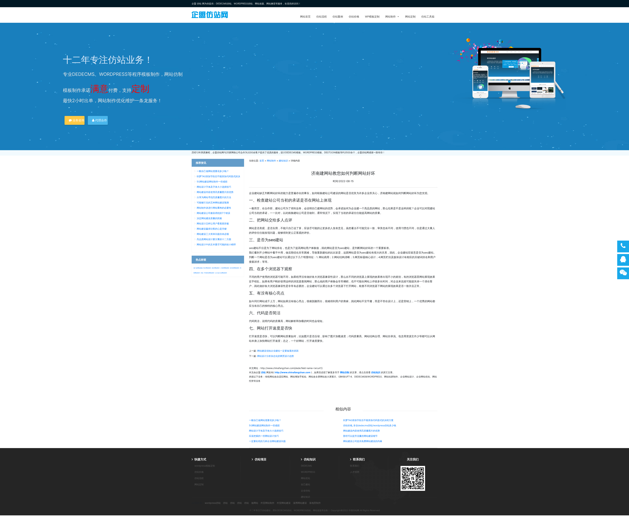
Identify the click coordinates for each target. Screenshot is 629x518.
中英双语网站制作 (209, 273)
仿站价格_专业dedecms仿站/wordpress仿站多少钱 (369, 425)
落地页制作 (315, 502)
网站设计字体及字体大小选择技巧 (266, 430)
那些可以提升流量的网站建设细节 (360, 435)
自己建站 (305, 484)
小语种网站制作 (224, 268)
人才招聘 (354, 472)
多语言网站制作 (234, 268)
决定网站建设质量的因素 (209, 218)
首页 (261, 160)
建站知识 (283, 160)
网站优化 (305, 478)
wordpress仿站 (213, 502)
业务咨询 (78, 120)
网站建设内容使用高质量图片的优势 (361, 430)
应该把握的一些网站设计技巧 (264, 435)
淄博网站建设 (300, 502)
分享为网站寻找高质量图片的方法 (214, 197)
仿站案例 (338, 16)
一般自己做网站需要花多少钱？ (265, 420)
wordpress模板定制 (204, 465)
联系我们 (359, 459)
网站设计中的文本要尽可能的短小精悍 (216, 244)
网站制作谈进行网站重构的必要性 (214, 207)
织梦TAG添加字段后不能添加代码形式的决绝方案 (368, 420)
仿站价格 (354, 16)
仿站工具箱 (427, 16)
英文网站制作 (207, 268)
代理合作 (100, 120)
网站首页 (305, 16)
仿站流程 (321, 16)
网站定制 (410, 16)
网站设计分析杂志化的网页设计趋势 (275, 356)
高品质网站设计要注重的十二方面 (214, 239)
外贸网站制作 (267, 502)
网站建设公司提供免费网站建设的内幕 (362, 441)
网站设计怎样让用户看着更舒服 (213, 223)
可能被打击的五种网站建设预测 (213, 202)
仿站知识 (310, 459)
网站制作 (390, 16)
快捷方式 (200, 459)
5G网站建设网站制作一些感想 (264, 425)
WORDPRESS (308, 472)
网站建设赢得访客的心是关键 (212, 228)
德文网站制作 (216, 268)
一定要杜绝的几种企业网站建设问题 (267, 441)
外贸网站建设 (284, 502)
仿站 (202, 273)
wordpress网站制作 (221, 273)
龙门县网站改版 (198, 268)
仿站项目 (261, 459)
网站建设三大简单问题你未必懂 (213, 234)
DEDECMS (306, 465)
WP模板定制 (372, 16)
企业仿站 (305, 490)
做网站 (254, 502)
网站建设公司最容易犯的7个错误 (213, 213)
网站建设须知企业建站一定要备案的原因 (277, 350)
